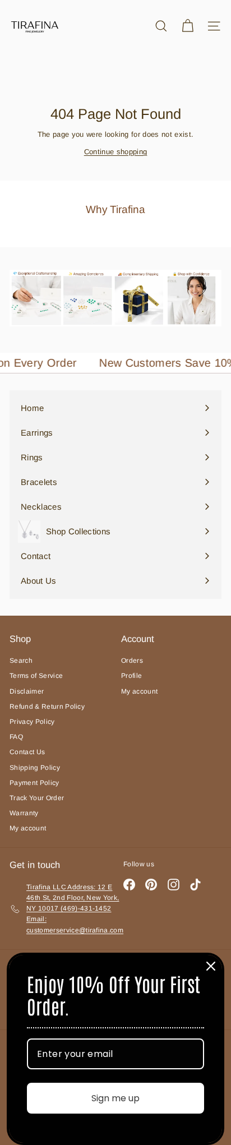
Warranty (24, 813)
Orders (132, 660)
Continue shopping (115, 151)
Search (21, 660)
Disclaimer (27, 691)
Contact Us (27, 752)
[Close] (210, 966)
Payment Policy (34, 783)
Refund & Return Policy (47, 706)
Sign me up (115, 1098)
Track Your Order (37, 798)
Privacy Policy (32, 722)
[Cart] (187, 26)
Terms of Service (36, 676)
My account (28, 828)
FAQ (16, 737)
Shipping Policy (35, 768)
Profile (131, 676)
